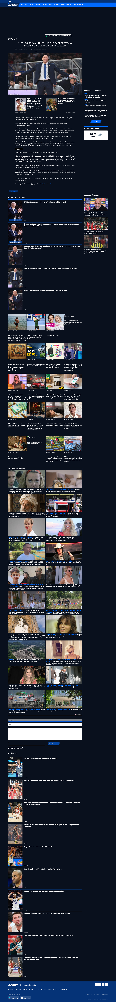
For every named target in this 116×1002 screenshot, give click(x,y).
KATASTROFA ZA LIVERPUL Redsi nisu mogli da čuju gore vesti (95, 232)
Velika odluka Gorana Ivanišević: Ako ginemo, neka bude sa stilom (95, 116)
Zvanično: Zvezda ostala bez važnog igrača (95, 106)
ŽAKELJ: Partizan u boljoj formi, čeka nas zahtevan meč (45, 202)
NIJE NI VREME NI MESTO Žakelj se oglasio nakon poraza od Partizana (50, 268)
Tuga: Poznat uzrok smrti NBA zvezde (38, 847)
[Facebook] (96, 984)
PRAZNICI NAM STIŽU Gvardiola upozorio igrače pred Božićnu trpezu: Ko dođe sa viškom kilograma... (95, 214)
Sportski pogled (66, 5)
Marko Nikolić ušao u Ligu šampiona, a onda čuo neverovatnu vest (96, 111)
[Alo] (9, 1)
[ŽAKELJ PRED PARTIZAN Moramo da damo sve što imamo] (15, 300)
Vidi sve (96, 121)
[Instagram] (99, 984)
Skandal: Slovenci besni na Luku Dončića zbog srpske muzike (47, 913)
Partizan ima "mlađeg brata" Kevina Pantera (95, 101)
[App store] (25, 998)
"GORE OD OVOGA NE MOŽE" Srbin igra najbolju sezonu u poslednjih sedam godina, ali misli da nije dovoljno (95, 251)
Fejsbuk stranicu (47, 184)
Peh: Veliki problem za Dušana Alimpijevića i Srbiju (96, 96)
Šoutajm (56, 5)
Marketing (97, 994)
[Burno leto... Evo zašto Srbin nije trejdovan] (15, 767)
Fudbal (38, 5)
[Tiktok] (106, 984)
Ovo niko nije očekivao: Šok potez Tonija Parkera (43, 869)
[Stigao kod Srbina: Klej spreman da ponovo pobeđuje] (15, 900)
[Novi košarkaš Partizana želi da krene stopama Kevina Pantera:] (15, 812)
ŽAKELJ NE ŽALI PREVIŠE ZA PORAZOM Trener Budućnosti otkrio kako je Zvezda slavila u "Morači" (51, 225)
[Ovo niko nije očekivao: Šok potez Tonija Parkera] (15, 878)
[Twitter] (103, 984)
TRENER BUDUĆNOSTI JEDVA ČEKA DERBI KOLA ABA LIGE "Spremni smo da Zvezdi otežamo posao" (52, 247)
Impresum (105, 994)
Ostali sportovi (78, 5)
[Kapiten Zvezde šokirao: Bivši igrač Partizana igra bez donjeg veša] (15, 790)
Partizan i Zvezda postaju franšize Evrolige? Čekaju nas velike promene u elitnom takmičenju (51, 958)
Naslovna (24, 5)
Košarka (44, 5)
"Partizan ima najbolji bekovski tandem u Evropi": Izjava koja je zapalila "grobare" (51, 825)
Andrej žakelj (13, 191)
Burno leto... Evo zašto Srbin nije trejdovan (40, 758)
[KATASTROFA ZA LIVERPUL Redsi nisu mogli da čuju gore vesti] (96, 223)
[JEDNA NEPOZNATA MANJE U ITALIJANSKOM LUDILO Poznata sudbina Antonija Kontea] (51, 104)
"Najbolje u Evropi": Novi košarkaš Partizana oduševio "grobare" (48, 935)
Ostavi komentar (53, 743)
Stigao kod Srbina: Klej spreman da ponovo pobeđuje (44, 891)
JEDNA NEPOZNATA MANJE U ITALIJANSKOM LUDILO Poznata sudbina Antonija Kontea (66, 101)
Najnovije (31, 5)
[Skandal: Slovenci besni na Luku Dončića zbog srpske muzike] (15, 922)
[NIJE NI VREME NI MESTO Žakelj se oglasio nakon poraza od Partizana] (15, 278)
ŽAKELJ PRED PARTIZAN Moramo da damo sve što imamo (45, 290)
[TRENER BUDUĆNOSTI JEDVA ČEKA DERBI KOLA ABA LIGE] (15, 255)
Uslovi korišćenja (87, 994)
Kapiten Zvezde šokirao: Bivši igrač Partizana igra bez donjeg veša (49, 780)
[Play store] (13, 998)
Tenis (50, 5)
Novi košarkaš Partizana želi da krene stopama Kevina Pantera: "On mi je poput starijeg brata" (52, 803)
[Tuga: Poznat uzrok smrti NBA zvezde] (15, 856)
